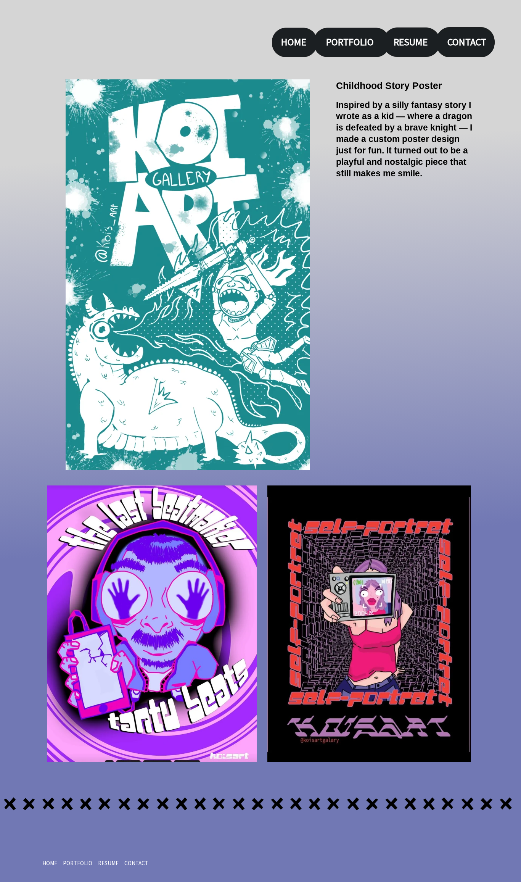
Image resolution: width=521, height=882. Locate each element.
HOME (293, 41)
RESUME (411, 41)
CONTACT (466, 41)
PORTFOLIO (350, 41)
